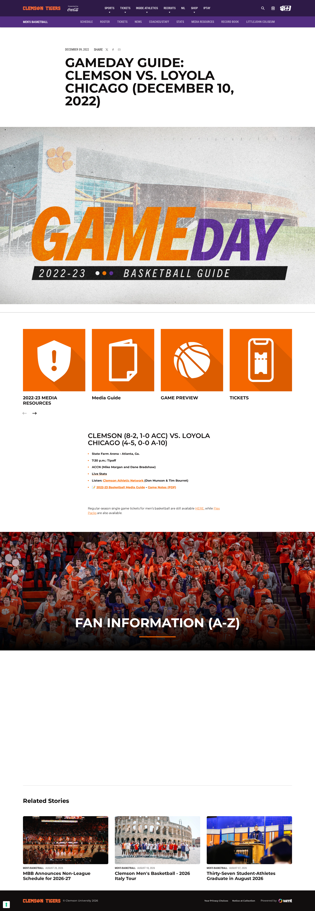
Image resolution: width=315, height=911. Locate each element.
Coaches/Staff (159, 22)
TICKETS (239, 397)
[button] (34, 413)
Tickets (125, 8)
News (138, 22)
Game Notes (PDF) (162, 487)
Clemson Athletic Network (123, 480)
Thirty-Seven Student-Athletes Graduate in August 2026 (241, 876)
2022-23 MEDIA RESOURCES (40, 400)
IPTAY (206, 8)
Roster (105, 22)
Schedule (273, 8)
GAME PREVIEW (179, 397)
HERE (199, 508)
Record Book (230, 22)
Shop (194, 8)
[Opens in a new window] (285, 8)
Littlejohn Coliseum (261, 22)
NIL (183, 8)
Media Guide (106, 397)
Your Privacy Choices (216, 900)
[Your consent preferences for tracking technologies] (6, 904)
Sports (109, 8)
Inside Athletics (147, 8)
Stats (180, 22)
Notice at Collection (243, 900)
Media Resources (202, 22)
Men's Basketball (33, 868)
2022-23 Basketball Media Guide (120, 487)
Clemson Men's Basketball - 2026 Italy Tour (152, 876)
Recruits (170, 8)
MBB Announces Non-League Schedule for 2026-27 (56, 876)
